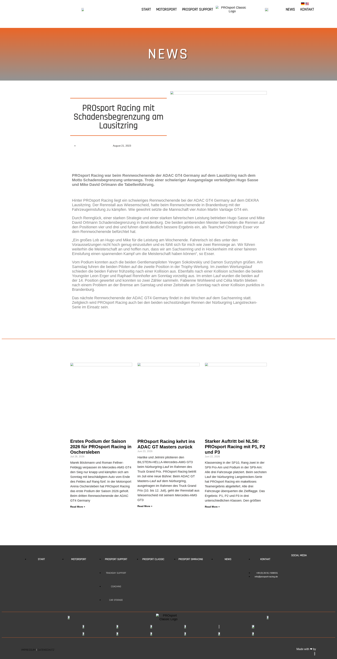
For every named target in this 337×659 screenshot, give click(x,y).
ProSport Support (197, 9)
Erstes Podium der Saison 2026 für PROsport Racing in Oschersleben (100, 447)
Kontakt (307, 9)
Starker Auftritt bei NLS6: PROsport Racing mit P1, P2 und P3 (235, 447)
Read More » (77, 506)
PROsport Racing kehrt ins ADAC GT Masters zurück (166, 444)
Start (146, 9)
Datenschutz (46, 650)
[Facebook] (293, 563)
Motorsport (166, 9)
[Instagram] (304, 563)
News (290, 9)
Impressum (28, 650)
